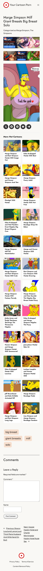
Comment (8, 479)
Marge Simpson (22, 30)
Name (5, 505)
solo (8, 444)
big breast (11, 432)
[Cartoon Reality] (21, 47)
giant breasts (13, 438)
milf (28, 438)
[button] (5, 126)
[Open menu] (38, 5)
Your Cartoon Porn (20, 4)
